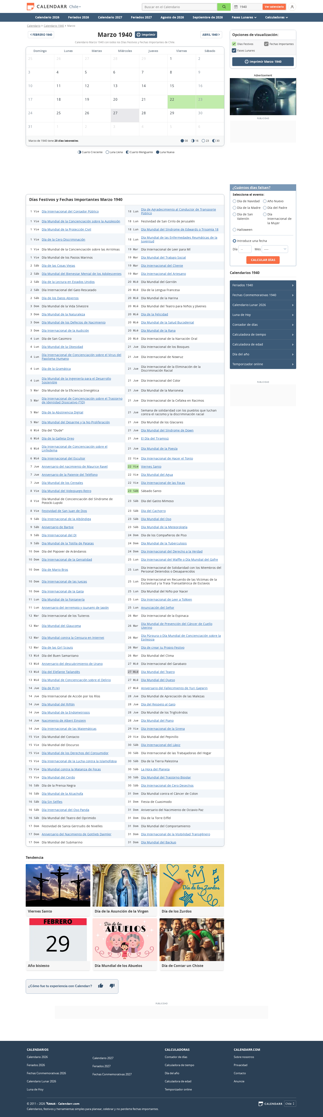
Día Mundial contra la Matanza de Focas (71, 769)
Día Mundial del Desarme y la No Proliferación (76, 422)
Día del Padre (277, 208)
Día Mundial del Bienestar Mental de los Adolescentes (82, 274)
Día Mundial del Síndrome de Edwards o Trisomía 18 (179, 229)
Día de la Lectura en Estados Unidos (68, 282)
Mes (258, 249)
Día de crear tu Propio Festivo (162, 647)
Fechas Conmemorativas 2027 (112, 1074)
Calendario (33, 25)
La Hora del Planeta (155, 769)
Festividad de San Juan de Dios (64, 511)
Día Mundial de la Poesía (159, 448)
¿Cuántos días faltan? (251, 187)
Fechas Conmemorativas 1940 (254, 295)
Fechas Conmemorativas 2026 (46, 1073)
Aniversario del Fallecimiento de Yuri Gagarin (174, 688)
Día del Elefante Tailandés (61, 672)
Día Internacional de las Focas (163, 483)
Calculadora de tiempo (249, 334)
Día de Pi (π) (51, 688)
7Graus (50, 1103)
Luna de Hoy (241, 315)
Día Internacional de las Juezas (64, 581)
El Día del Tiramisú (155, 438)
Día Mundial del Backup (158, 842)
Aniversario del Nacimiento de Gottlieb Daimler (76, 834)
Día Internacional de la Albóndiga (66, 519)
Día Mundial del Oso (156, 519)
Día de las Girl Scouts (57, 647)
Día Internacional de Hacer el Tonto (167, 458)
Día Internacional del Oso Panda (65, 810)
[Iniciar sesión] (292, 7)
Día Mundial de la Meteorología (164, 527)
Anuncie (239, 1081)
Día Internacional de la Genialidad (67, 559)
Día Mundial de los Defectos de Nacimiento (73, 322)
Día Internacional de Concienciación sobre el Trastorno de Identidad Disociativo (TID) (82, 400)
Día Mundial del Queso (158, 680)
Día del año (240, 354)
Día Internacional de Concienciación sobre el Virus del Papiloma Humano (81, 357)
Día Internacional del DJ (59, 535)
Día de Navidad (248, 201)
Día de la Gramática (56, 369)
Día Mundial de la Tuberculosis (164, 543)
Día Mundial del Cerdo (58, 777)
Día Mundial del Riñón (58, 704)
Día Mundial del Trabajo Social (163, 257)
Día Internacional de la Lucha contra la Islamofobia (79, 761)
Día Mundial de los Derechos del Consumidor (75, 753)
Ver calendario (274, 7)
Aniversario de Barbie (58, 527)
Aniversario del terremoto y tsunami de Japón (75, 607)
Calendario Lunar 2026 (249, 305)
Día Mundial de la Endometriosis (66, 712)
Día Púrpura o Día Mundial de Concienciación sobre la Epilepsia (181, 637)
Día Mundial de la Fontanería (63, 599)
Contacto (240, 1073)
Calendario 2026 (47, 17)
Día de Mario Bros (55, 569)
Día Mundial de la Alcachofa (62, 793)
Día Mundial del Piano (157, 720)
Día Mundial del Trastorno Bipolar (166, 777)
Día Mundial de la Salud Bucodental (167, 322)
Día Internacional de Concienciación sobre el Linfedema (74, 448)
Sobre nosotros (244, 1057)
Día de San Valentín (245, 216)
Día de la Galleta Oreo (58, 438)
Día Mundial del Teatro (158, 672)
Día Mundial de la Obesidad (62, 347)
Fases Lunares (246, 50)
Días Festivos (245, 44)
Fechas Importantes (282, 44)
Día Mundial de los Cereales (62, 483)
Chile (73, 6)
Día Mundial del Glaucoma (61, 626)
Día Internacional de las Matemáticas (69, 729)
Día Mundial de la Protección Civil (66, 229)
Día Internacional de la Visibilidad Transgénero (175, 834)
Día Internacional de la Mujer (279, 218)
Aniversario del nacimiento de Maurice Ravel (75, 466)
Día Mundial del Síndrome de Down (167, 430)
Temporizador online (247, 364)
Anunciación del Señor (157, 607)
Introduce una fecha (252, 241)
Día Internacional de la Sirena (163, 729)
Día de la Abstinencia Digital (62, 412)
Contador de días (245, 324)
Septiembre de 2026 (208, 17)
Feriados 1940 (242, 285)
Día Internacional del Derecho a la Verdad (172, 551)
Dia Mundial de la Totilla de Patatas (68, 543)
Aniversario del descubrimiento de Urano (72, 664)
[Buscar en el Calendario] (224, 7)
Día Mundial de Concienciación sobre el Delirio (76, 680)
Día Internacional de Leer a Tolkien (166, 599)
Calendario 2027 (110, 17)
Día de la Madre (249, 208)
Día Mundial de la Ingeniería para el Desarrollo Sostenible (76, 380)
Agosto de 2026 (172, 17)
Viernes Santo (151, 466)
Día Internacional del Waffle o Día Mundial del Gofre (179, 559)
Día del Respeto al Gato (158, 704)
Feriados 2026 (78, 17)
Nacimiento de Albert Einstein (64, 720)
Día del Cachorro (153, 511)
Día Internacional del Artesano (163, 274)
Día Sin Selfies (52, 802)
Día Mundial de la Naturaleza (63, 314)
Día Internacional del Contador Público (70, 211)
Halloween (244, 229)
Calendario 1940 (54, 25)
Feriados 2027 (141, 17)
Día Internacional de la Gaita (63, 591)
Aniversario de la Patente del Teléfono (70, 475)
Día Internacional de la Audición (65, 330)
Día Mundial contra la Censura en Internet (73, 637)
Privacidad (240, 1065)
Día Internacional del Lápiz (160, 745)
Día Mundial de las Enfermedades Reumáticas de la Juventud (179, 239)
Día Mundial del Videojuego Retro (66, 491)
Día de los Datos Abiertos (60, 298)
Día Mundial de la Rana (158, 330)
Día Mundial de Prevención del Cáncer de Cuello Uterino (176, 626)
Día (235, 249)
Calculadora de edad (247, 344)
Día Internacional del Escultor (63, 458)
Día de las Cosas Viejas (58, 265)
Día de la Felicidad (154, 314)
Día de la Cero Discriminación (63, 239)
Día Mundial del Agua (157, 475)
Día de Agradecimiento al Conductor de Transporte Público (178, 211)
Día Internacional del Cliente (162, 265)
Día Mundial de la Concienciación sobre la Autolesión (81, 221)
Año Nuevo (275, 201)
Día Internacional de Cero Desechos (167, 785)
